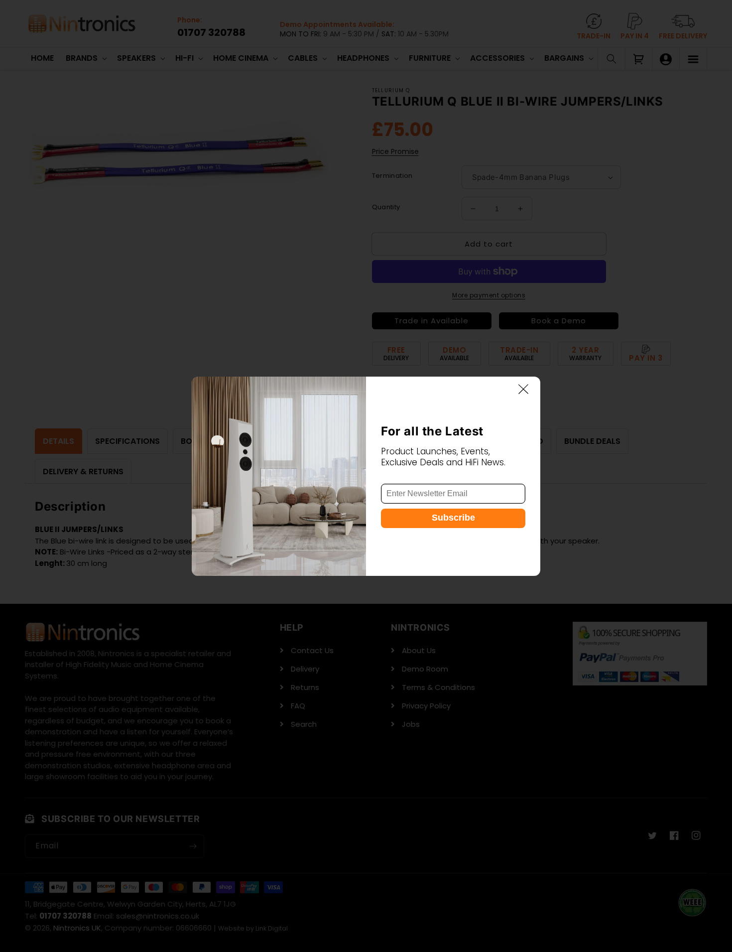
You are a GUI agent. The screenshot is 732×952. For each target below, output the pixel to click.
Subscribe (453, 517)
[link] (279, 476)
